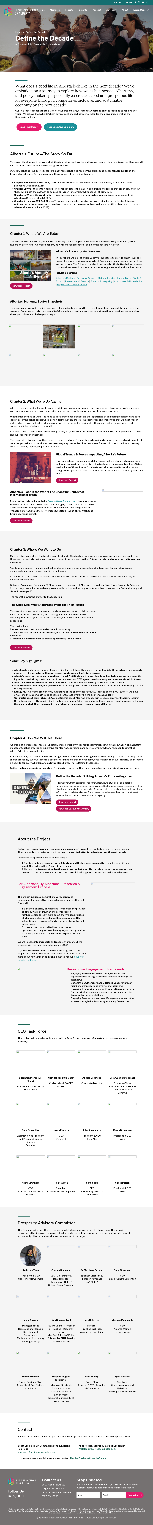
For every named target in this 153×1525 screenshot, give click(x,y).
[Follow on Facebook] (24, 1496)
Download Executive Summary (73, 808)
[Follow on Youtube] (19, 1496)
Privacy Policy (109, 1518)
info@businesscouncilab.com (56, 1492)
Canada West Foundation (61, 501)
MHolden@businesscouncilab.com (97, 1449)
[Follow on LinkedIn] (9, 1496)
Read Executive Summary (60, 127)
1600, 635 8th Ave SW (53, 1484)
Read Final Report (29, 127)
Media (129, 2)
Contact (118, 2)
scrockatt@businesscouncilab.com (36, 1452)
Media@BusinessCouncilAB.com (88, 1458)
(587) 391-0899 (50, 1496)
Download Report (21, 286)
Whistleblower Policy (90, 1518)
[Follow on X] (14, 1496)
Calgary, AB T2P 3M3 (53, 1488)
